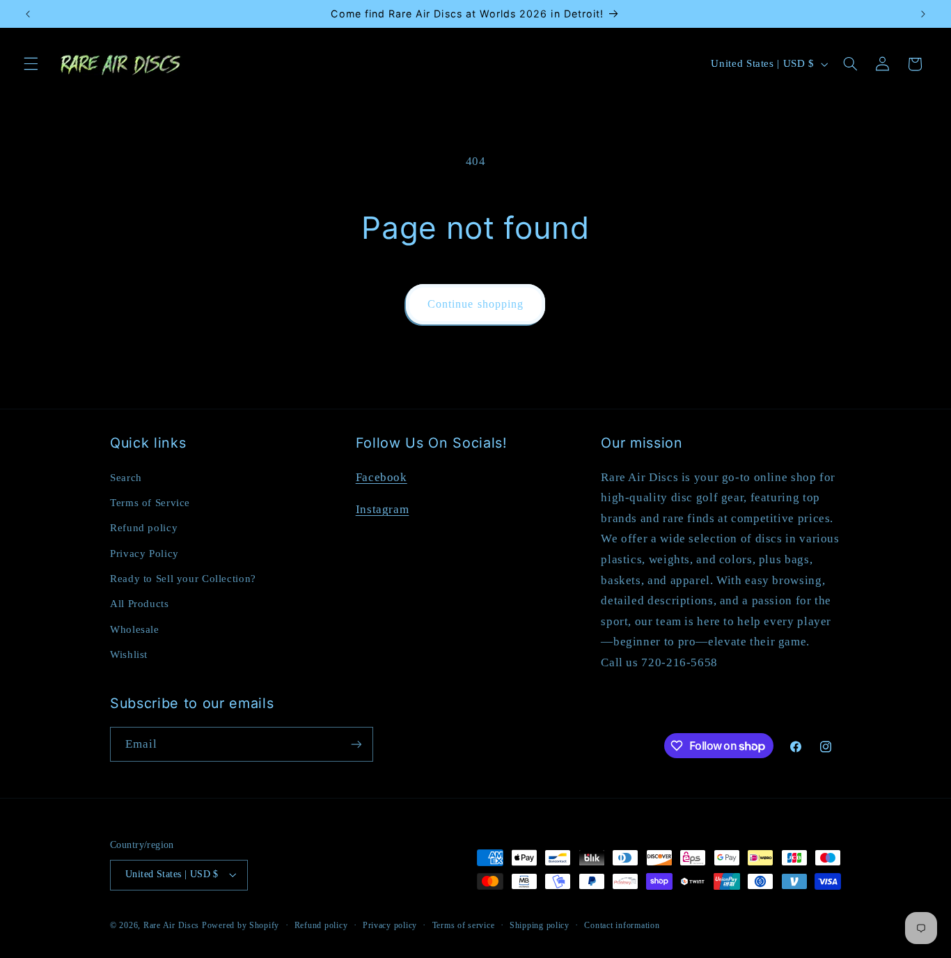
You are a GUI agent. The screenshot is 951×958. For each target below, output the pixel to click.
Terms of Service (150, 502)
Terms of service (463, 925)
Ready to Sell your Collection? (183, 578)
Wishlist (129, 654)
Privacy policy (390, 925)
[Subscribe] (356, 744)
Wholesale (134, 629)
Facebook (381, 477)
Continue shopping (475, 304)
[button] (31, 64)
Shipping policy (539, 925)
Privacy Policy (144, 553)
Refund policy (144, 527)
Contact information (621, 925)
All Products (139, 603)
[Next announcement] (923, 14)
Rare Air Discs (171, 925)
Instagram (382, 509)
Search (126, 477)
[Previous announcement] (28, 14)
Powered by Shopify (240, 925)
